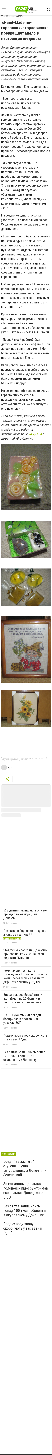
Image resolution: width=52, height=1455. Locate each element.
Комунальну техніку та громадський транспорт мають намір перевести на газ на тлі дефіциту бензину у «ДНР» (25, 976)
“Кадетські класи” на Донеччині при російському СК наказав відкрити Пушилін (25, 954)
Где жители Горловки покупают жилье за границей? (25, 933)
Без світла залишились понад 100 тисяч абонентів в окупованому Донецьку (24, 1056)
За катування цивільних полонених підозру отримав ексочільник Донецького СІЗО (25, 1191)
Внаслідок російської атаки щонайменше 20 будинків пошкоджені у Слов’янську (22, 998)
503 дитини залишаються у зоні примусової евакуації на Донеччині (25, 914)
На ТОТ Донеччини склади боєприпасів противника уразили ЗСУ (22, 1019)
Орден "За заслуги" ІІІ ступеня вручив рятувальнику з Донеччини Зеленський (24, 1168)
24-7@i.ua (35, 434)
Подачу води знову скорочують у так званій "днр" (25, 1037)
